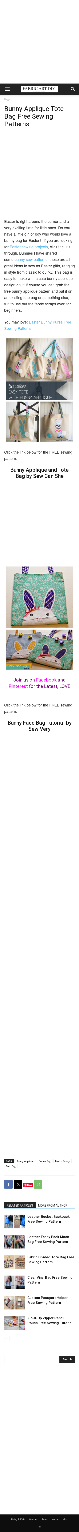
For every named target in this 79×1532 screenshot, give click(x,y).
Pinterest (18, 686)
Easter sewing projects (29, 246)
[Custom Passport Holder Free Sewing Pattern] (14, 1302)
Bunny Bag (45, 1161)
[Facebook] (8, 1184)
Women (33, 1519)
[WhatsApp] (38, 1184)
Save (29, 1184)
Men (44, 1519)
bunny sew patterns (31, 259)
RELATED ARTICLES (20, 1205)
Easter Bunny (62, 1161)
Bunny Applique (25, 1161)
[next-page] (13, 1338)
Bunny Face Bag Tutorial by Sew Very (40, 726)
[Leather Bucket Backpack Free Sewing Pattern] (14, 1221)
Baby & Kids (18, 1519)
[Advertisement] (39, 41)
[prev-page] (6, 1338)
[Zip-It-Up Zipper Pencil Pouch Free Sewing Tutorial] (14, 1323)
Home (55, 1519)
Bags (7, 99)
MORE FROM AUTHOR (52, 1205)
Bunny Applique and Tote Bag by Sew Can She (39, 473)
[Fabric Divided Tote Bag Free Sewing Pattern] (14, 1262)
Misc (65, 1519)
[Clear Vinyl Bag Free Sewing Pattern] (14, 1282)
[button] (7, 89)
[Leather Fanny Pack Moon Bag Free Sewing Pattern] (14, 1241)
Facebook (46, 680)
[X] (18, 1184)
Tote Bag (11, 1166)
